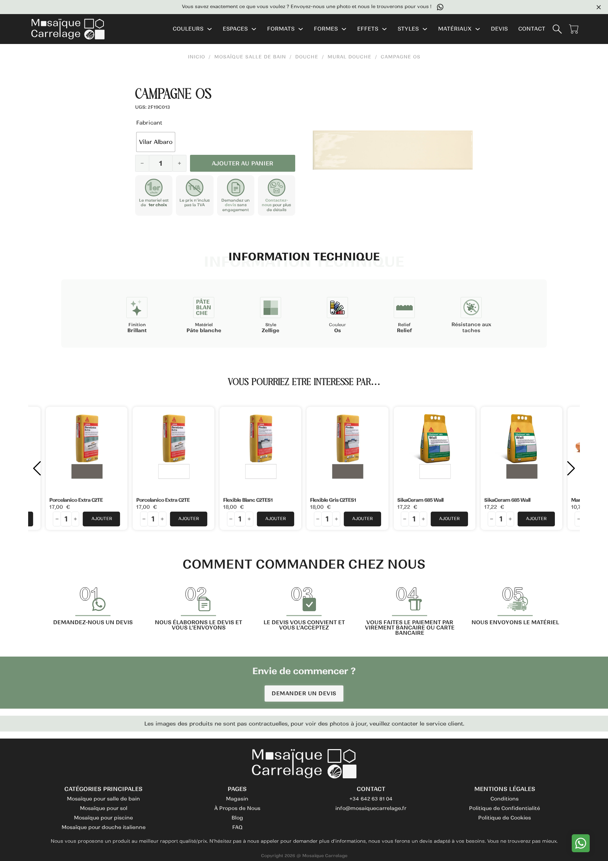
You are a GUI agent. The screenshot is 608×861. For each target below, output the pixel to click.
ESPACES (235, 29)
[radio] (156, 142)
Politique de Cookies (504, 818)
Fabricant (149, 122)
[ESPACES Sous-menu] (253, 29)
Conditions (504, 799)
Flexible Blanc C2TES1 (247, 500)
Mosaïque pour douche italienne (104, 827)
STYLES (408, 29)
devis (230, 204)
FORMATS (280, 29)
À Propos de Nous (237, 808)
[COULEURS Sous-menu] (209, 29)
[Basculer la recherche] (557, 29)
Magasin (237, 799)
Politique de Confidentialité (504, 808)
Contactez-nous (275, 202)
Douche (306, 57)
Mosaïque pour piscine (103, 818)
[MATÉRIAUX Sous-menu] (477, 29)
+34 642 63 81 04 (371, 799)
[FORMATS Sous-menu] (300, 29)
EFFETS (367, 29)
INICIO (196, 57)
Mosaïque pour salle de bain (103, 799)
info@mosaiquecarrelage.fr (370, 808)
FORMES (326, 29)
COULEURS (188, 29)
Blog (237, 818)
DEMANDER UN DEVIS (304, 693)
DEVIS (499, 29)
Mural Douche (350, 57)
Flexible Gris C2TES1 (333, 500)
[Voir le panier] (573, 29)
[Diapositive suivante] (571, 468)
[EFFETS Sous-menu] (384, 29)
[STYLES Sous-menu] (425, 29)
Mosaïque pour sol (103, 808)
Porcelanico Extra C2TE (76, 500)
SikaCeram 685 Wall (420, 500)
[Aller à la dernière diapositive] (37, 468)
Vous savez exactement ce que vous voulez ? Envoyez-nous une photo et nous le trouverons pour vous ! (292, 7)
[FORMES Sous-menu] (344, 29)
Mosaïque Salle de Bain (250, 57)
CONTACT (531, 29)
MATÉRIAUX (454, 29)
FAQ (237, 827)
